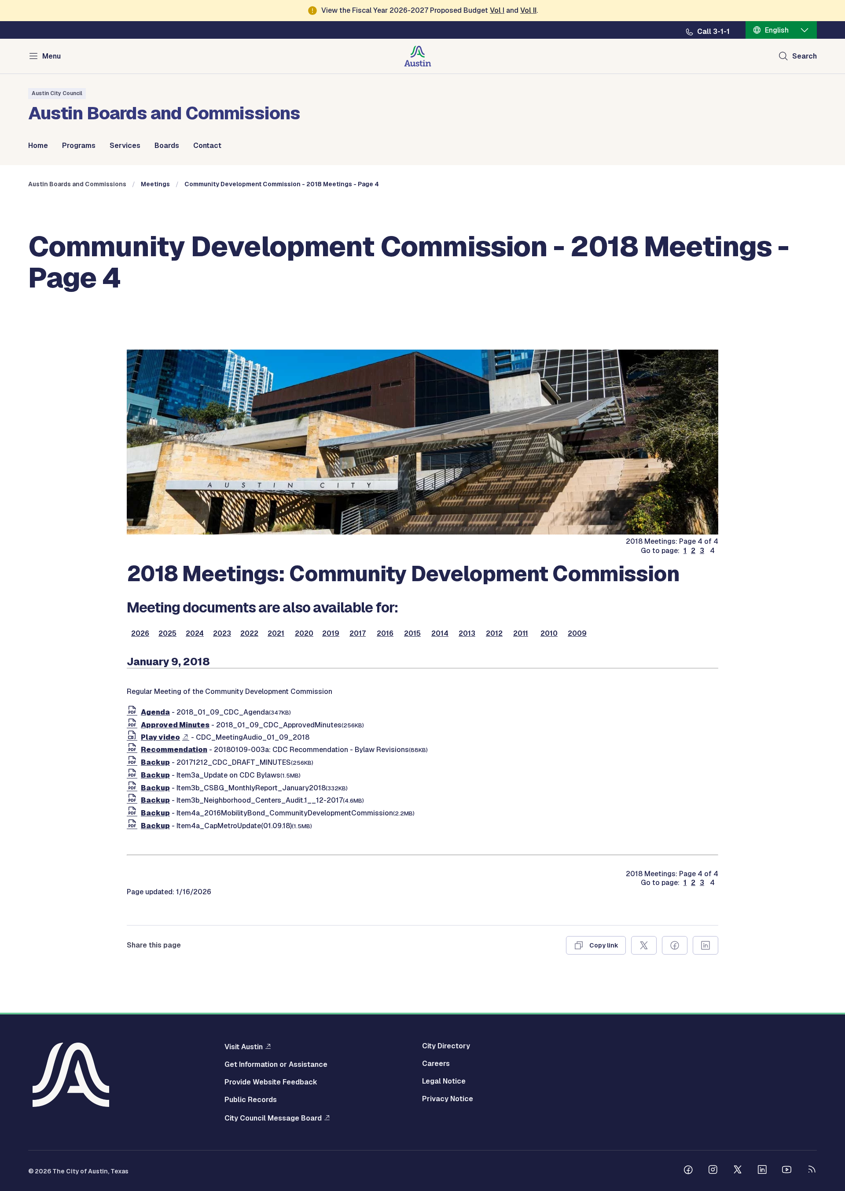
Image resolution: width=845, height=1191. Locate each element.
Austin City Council (57, 93)
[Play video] (134, 737)
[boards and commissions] (422, 532)
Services (125, 145)
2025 (167, 633)
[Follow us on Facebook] (688, 1171)
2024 (195, 633)
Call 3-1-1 (713, 31)
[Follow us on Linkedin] (762, 1171)
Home (38, 145)
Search (804, 56)
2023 (222, 633)
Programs (79, 145)
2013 (467, 633)
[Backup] (134, 762)
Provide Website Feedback (270, 1082)
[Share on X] (644, 945)
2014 (439, 633)
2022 (249, 633)
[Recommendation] (134, 749)
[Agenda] (134, 712)
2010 (549, 633)
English (777, 30)
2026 (140, 633)
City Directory (446, 1046)
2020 (304, 633)
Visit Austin (243, 1047)
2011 (520, 633)
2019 (330, 633)
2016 (385, 633)
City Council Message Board (273, 1118)
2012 (494, 633)
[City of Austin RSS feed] (811, 1171)
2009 (577, 633)
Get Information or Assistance (275, 1064)
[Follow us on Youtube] (787, 1171)
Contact (207, 145)
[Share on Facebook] (674, 945)
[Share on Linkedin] (705, 945)
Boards (166, 145)
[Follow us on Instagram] (713, 1171)
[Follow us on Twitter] (737, 1171)
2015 (412, 633)
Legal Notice (444, 1081)
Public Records (250, 1099)
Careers (436, 1063)
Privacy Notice (447, 1099)
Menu (51, 56)
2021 (276, 633)
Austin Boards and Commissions (77, 184)
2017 (357, 633)
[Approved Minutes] (134, 725)
